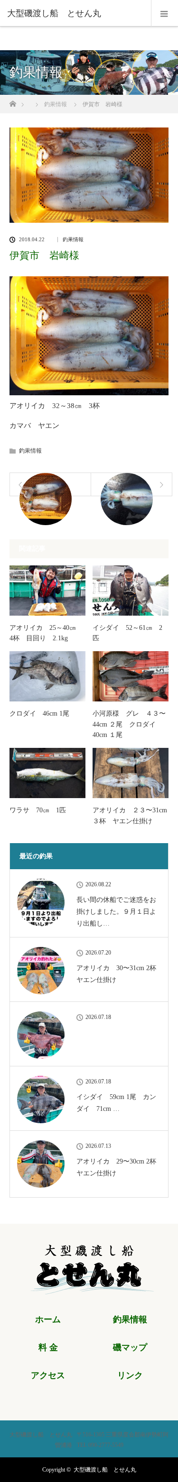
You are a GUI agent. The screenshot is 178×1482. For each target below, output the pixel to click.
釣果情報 (73, 239)
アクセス (48, 1375)
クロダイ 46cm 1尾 (39, 713)
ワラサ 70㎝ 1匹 (37, 810)
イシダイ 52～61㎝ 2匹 (127, 633)
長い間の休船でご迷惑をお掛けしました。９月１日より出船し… (116, 911)
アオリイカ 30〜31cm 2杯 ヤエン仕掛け (118, 973)
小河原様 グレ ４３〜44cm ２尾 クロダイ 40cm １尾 (129, 724)
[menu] (164, 13)
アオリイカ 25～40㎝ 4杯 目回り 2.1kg (46, 633)
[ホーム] (12, 101)
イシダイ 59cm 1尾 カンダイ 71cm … (116, 1102)
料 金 (48, 1347)
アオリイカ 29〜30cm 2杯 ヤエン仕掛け (118, 1167)
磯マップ (130, 1347)
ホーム (48, 1319)
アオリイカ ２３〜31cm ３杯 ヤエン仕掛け (130, 815)
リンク (130, 1375)
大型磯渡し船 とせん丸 (105, 1469)
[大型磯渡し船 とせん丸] (74, 13)
